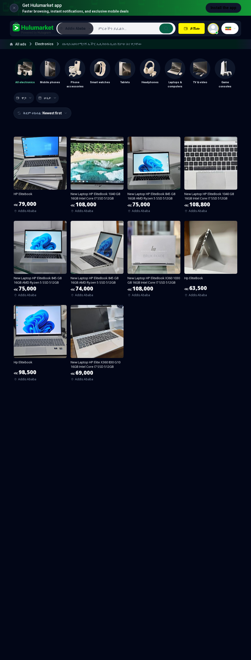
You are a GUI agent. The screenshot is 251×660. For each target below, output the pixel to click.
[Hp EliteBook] (210, 260)
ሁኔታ (47, 98)
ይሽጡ (195, 28)
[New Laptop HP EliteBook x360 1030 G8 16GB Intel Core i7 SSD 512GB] (153, 260)
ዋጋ (24, 98)
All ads (20, 44)
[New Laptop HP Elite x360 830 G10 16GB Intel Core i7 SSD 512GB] (97, 344)
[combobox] (134, 28)
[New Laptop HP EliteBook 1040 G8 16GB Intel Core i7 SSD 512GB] (97, 176)
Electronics (44, 44)
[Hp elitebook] (40, 344)
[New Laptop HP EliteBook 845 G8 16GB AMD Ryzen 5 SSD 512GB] (153, 176)
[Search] (166, 28)
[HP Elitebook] (40, 176)
